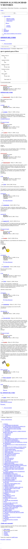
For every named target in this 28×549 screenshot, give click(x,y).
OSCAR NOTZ (4, 311)
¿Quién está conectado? (7, 523)
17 (8, 385)
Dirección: (12, 412)
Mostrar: (3, 411)
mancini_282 (3, 214)
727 (8, 125)
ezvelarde (2, 105)
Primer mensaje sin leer (5, 48)
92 (8, 177)
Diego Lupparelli (4, 369)
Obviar (2, 10)
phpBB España (14, 537)
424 (8, 106)
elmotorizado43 (4, 85)
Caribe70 (2, 123)
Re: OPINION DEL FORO (8, 392)
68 (8, 312)
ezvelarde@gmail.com (5, 118)
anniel (2, 384)
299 (8, 370)
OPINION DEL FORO (8, 37)
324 (8, 194)
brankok (2, 230)
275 (8, 87)
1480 (9, 232)
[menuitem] (10, 18)
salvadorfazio (3, 193)
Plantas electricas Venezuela (6, 402)
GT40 (2, 176)
